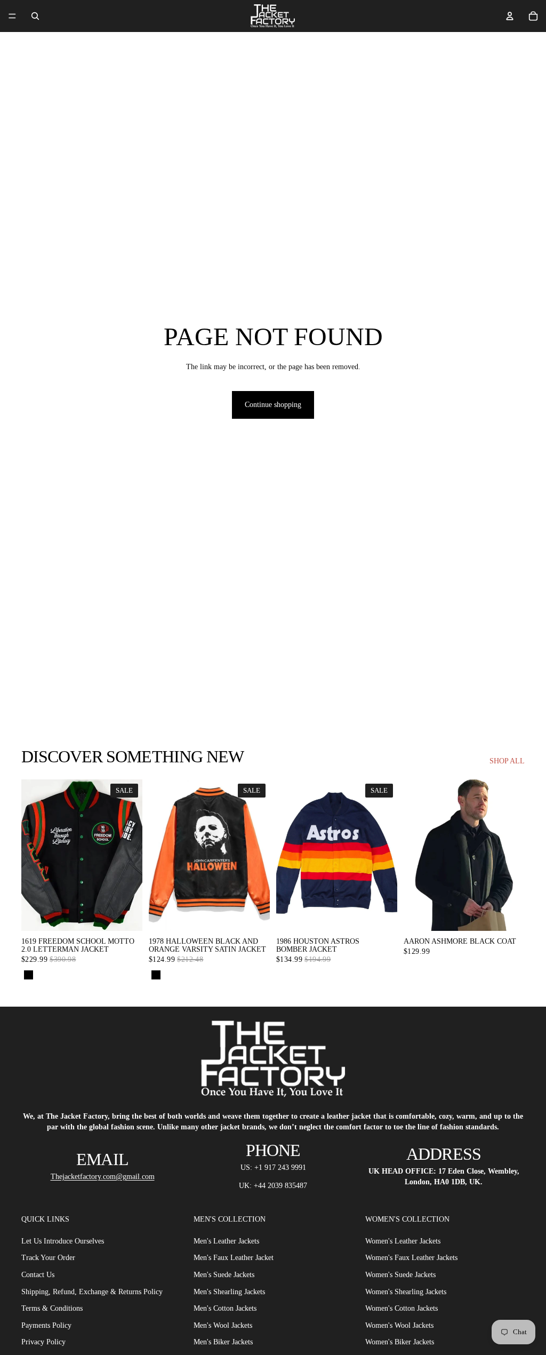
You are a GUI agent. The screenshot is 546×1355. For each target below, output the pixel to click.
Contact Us (37, 1275)
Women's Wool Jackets (399, 1325)
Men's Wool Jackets (223, 1325)
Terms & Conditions (52, 1308)
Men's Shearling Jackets (229, 1292)
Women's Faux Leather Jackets (411, 1258)
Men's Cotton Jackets (225, 1308)
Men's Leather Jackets (226, 1241)
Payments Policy (46, 1325)
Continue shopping (273, 405)
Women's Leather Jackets (402, 1241)
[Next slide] (513, 855)
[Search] (35, 16)
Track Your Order (48, 1258)
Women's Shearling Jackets (405, 1292)
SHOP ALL (507, 761)
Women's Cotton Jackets (401, 1308)
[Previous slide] (415, 855)
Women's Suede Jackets (400, 1275)
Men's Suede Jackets (224, 1275)
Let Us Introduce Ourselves (62, 1241)
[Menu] (12, 16)
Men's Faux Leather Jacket (234, 1258)
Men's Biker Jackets (223, 1342)
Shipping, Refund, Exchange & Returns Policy (92, 1292)
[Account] (509, 16)
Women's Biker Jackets (399, 1342)
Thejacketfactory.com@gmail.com (103, 1177)
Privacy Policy (43, 1342)
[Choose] (125, 914)
